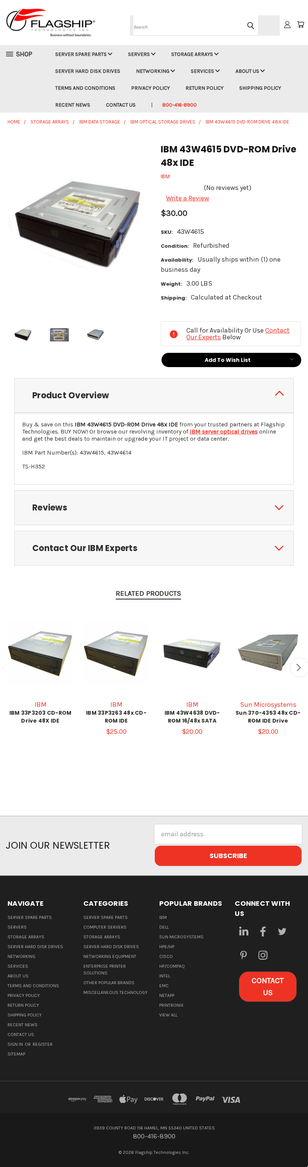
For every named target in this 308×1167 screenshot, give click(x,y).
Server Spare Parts (81, 54)
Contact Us (121, 105)
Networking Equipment (109, 956)
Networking (153, 71)
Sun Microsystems (181, 937)
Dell (164, 927)
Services (203, 71)
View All (168, 1015)
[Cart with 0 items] (300, 24)
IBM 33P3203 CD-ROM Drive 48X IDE (40, 716)
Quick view (40, 651)
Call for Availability (116, 660)
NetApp (166, 995)
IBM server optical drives (224, 431)
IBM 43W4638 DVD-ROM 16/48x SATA (192, 716)
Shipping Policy (260, 88)
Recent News (72, 105)
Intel (164, 976)
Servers (139, 54)
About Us (248, 71)
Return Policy (204, 88)
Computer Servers (105, 927)
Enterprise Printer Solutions (104, 970)
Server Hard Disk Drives (87, 71)
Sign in (16, 1044)
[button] (268, 986)
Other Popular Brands (108, 982)
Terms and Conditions (85, 88)
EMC (164, 985)
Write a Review (187, 198)
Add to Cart (268, 660)
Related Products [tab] (148, 593)
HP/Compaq (172, 966)
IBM (163, 917)
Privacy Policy (150, 88)
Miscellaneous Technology (115, 992)
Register (43, 1044)
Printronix (171, 1005)
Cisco (166, 956)
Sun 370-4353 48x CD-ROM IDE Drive (268, 716)
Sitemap (16, 1054)
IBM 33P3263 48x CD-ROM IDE (116, 716)
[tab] (154, 395)
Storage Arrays (192, 54)
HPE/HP (166, 946)
